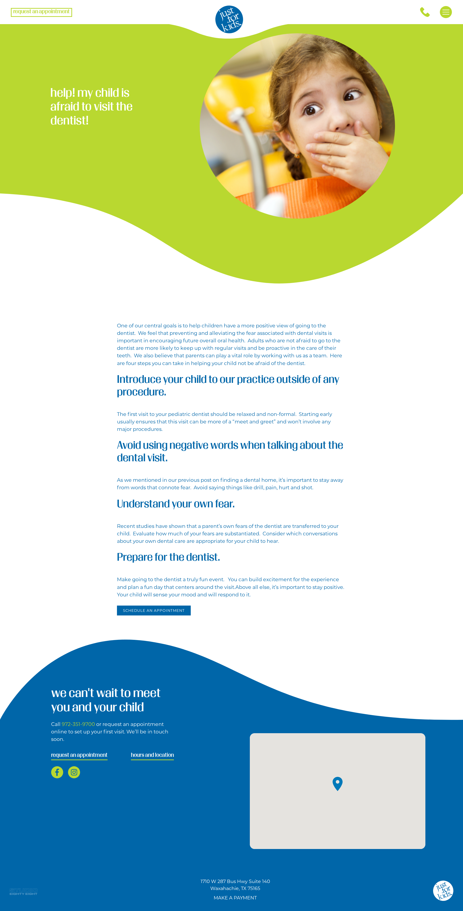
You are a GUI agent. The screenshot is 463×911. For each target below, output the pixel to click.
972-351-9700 (79, 724)
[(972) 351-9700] (425, 12)
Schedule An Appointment (154, 610)
